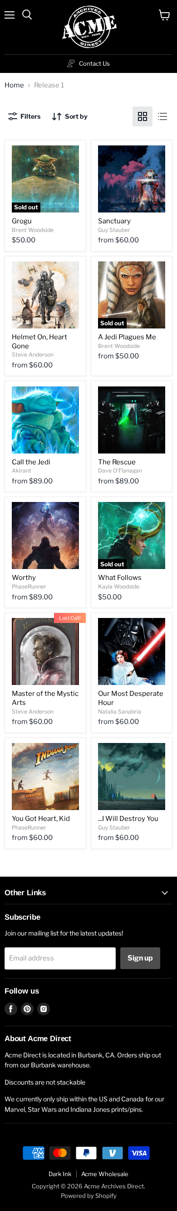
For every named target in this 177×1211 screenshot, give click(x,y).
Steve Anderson (33, 354)
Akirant (21, 470)
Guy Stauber (114, 230)
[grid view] (142, 116)
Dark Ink (60, 1173)
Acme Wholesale (104, 1173)
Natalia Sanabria (119, 711)
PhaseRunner (29, 586)
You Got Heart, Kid (41, 819)
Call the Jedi (31, 462)
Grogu (22, 221)
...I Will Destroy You (128, 819)
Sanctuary (114, 221)
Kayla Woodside (118, 586)
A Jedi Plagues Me (127, 337)
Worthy (24, 578)
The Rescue (117, 462)
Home (14, 85)
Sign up (140, 958)
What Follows (120, 578)
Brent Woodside (33, 230)
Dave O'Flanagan (120, 470)
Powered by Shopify (89, 1195)
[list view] (162, 116)
